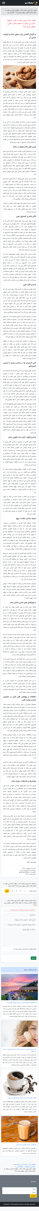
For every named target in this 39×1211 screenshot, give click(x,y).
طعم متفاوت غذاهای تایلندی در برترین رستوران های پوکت (21, 1002)
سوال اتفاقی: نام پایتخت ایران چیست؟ (24, 949)
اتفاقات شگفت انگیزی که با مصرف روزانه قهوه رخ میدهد (22, 1098)
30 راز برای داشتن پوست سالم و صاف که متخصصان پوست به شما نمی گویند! (19, 1050)
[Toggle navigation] (3, 3)
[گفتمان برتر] (31, 3)
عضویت (33, 1196)
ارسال (33, 958)
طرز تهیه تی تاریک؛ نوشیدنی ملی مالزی (26, 1145)
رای (7, 891)
